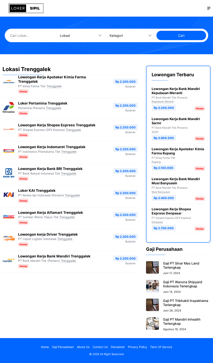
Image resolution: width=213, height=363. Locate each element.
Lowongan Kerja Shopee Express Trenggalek (56, 125)
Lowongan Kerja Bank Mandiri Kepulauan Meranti (176, 91)
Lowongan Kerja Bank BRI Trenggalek (50, 169)
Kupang (156, 161)
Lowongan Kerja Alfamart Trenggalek (50, 212)
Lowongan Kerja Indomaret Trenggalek (51, 147)
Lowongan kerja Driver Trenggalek (48, 234)
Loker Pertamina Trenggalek (42, 103)
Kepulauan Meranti (163, 101)
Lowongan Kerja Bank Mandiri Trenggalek (54, 256)
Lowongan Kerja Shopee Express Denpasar (171, 211)
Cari (181, 35)
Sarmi (155, 131)
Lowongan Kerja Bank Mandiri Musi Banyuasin (176, 181)
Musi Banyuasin (161, 191)
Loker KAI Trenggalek (37, 190)
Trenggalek (54, 86)
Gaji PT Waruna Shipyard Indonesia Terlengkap (182, 284)
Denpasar (157, 222)
